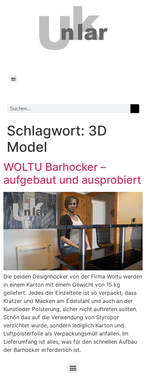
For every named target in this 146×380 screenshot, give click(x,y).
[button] (13, 79)
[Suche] (134, 108)
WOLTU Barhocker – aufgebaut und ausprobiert (72, 173)
